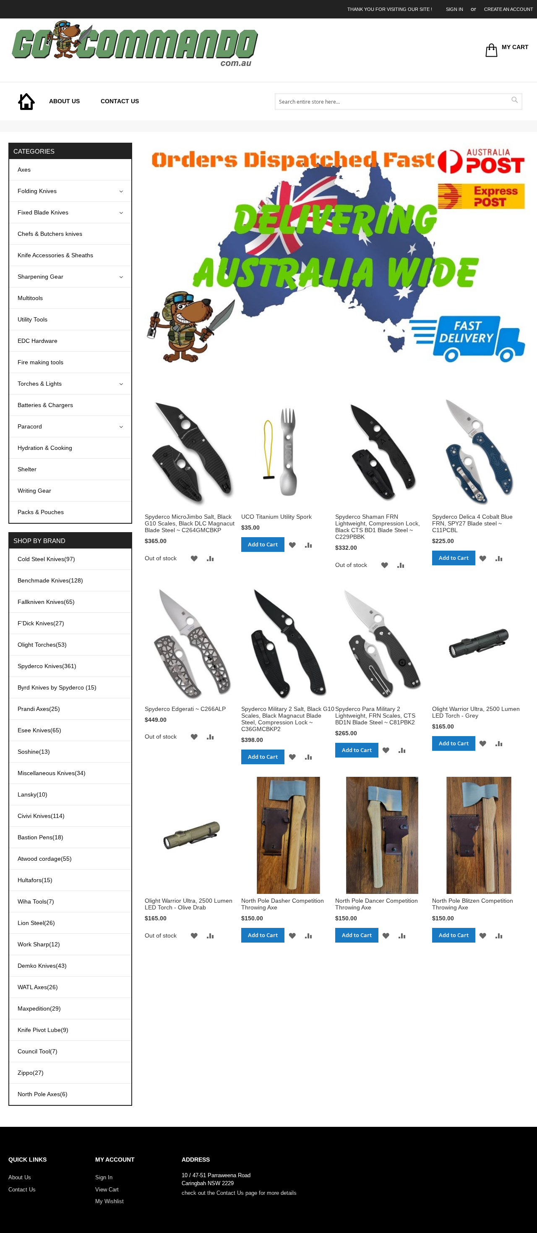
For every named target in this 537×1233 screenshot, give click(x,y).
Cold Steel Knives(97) (46, 559)
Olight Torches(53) (42, 644)
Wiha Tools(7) (36, 901)
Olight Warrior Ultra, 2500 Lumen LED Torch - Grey (476, 712)
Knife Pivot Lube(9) (43, 1030)
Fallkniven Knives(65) (46, 601)
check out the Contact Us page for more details (239, 1193)
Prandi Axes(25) (39, 708)
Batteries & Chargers (45, 405)
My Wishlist (109, 1201)
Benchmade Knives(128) (50, 580)
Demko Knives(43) (42, 965)
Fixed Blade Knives (43, 212)
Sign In (454, 9)
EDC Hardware (37, 340)
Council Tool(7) (37, 1051)
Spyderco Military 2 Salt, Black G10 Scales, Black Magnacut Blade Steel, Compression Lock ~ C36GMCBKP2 (287, 718)
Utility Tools (32, 319)
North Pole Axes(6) (43, 1094)
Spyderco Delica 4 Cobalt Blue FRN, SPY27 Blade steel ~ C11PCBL (472, 523)
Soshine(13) (34, 751)
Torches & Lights (40, 383)
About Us (19, 1177)
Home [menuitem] (26, 101)
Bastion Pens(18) (40, 837)
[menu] (83, 101)
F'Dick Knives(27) (41, 623)
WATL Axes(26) (38, 987)
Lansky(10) (32, 794)
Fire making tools (40, 362)
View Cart (107, 1189)
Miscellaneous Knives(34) (52, 773)
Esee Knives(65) (39, 730)
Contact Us (22, 1189)
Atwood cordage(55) (45, 858)
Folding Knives (37, 191)
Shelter (27, 469)
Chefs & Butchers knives (50, 233)
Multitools (30, 298)
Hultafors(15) (35, 880)
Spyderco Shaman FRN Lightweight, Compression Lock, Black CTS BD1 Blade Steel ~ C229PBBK (377, 526)
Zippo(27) (31, 1072)
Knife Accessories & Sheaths (55, 255)
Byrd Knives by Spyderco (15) (57, 687)
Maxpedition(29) (39, 1008)
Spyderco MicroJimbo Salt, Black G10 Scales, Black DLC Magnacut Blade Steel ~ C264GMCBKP (190, 523)
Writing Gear (34, 490)
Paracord (30, 426)
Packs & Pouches (41, 512)
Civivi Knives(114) (41, 815)
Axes (24, 169)
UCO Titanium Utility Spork (276, 516)
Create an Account (508, 9)
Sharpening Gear (40, 276)
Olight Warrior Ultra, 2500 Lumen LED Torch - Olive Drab (188, 904)
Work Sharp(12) (39, 944)
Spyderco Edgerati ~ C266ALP (185, 708)
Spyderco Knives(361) (47, 666)
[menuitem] (64, 101)
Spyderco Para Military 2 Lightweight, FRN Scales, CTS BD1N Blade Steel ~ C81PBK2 (375, 715)
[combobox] (398, 101)
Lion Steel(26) (36, 923)
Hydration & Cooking (45, 447)
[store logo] (134, 43)
